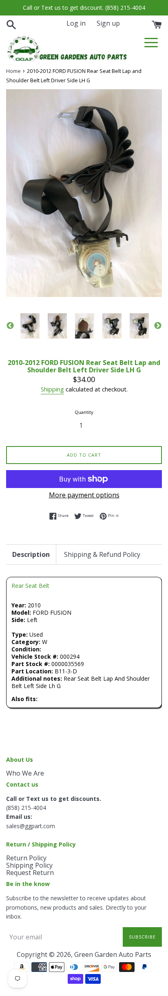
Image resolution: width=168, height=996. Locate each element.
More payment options (84, 495)
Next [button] (158, 326)
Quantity (84, 412)
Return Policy (26, 857)
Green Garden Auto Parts (112, 954)
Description (31, 554)
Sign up (108, 23)
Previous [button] (10, 326)
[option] (30, 326)
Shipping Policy (29, 865)
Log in (76, 23)
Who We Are (25, 773)
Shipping (52, 389)
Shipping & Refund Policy (102, 554)
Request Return (30, 872)
